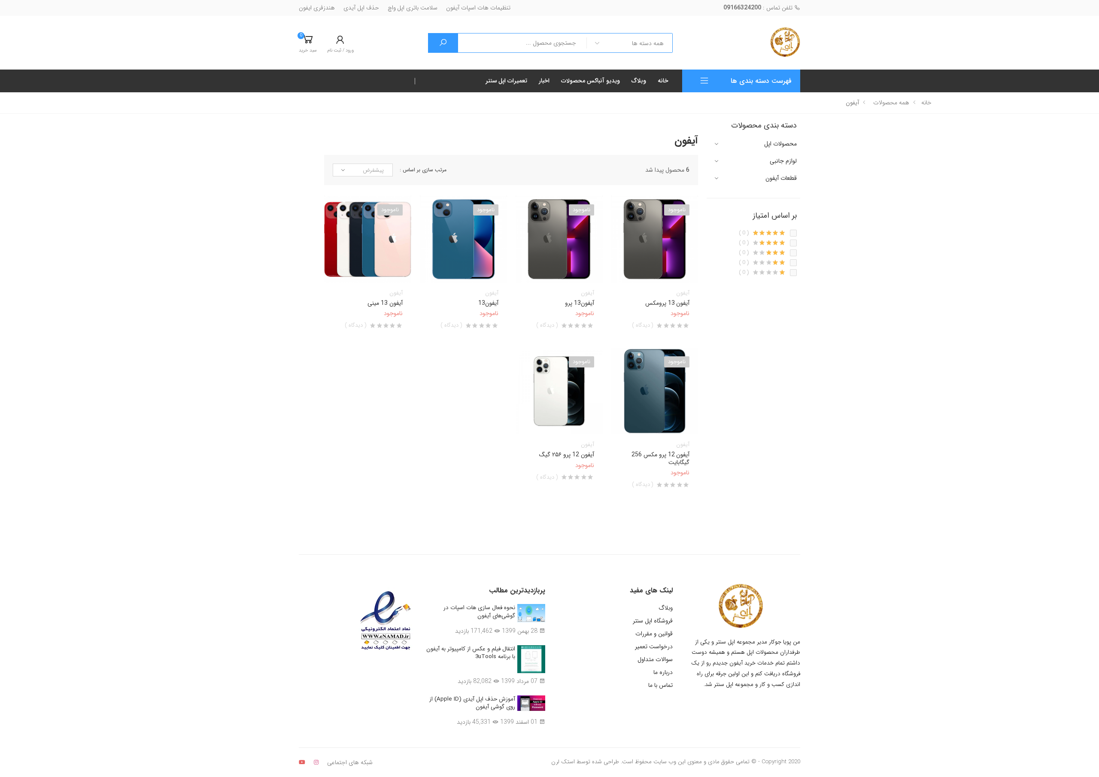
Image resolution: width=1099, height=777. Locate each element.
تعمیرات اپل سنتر (507, 80)
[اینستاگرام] (316, 762)
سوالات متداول (655, 659)
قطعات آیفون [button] (781, 178)
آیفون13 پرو (579, 303)
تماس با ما (660, 685)
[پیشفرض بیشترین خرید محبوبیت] (363, 170)
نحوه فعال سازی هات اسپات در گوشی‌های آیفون (479, 611)
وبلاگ (638, 80)
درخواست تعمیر (654, 646)
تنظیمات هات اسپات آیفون (478, 7)
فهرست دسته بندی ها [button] (761, 81)
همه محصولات (891, 102)
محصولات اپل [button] (780, 144)
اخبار (544, 80)
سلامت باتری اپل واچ (413, 7)
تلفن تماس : (758, 7)
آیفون (682, 292)
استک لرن (563, 761)
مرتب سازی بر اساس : (423, 170)
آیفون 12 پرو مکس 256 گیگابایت (660, 458)
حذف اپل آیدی (361, 7)
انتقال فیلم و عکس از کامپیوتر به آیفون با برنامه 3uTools (470, 653)
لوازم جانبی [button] (783, 161)
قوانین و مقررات (654, 633)
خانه (663, 80)
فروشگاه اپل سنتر (653, 620)
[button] (308, 43)
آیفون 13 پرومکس (667, 303)
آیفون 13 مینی (385, 303)
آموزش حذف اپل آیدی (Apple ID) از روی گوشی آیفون (472, 703)
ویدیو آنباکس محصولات (590, 80)
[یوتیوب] (302, 762)
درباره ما (663, 672)
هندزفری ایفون (317, 7)
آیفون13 (488, 303)
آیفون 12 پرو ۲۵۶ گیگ (566, 454)
